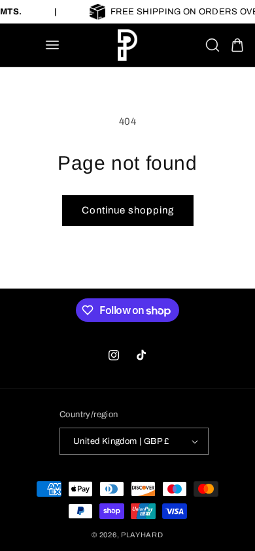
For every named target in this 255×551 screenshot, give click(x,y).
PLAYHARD (142, 535)
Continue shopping (128, 210)
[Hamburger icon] (52, 45)
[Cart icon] (237, 45)
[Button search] (212, 45)
